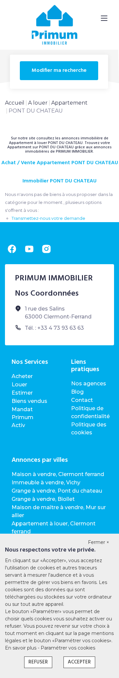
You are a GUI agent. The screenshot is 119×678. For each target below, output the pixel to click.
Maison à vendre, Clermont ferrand (58, 474)
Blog (77, 392)
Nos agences (88, 383)
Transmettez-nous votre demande (48, 218)
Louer (19, 384)
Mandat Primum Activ (22, 417)
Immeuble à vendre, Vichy (46, 482)
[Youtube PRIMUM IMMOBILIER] (29, 249)
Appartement (69, 103)
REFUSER (38, 662)
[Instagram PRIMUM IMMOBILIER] (46, 249)
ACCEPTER (79, 662)
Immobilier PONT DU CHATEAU (59, 181)
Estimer (22, 393)
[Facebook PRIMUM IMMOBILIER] (12, 249)
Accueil (14, 103)
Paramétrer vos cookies (68, 648)
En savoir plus (21, 648)
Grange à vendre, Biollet (43, 499)
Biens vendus (29, 401)
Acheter (22, 376)
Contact (82, 400)
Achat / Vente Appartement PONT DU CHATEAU (59, 163)
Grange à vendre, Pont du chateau (57, 491)
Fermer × (98, 542)
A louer (38, 103)
